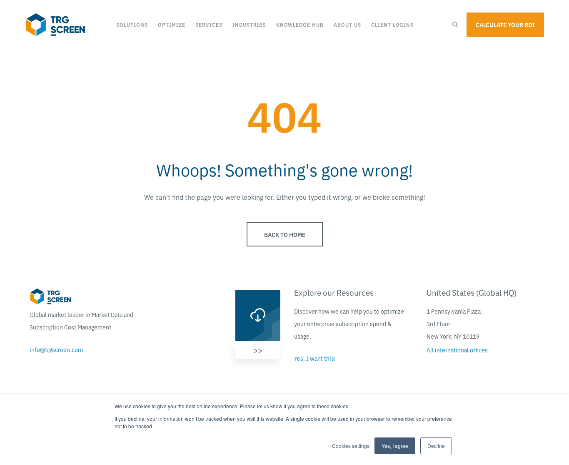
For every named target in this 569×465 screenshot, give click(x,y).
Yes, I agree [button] (395, 445)
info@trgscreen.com (56, 349)
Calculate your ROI (505, 24)
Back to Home (284, 234)
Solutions (131, 24)
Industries (249, 24)
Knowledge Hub (300, 24)
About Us (347, 24)
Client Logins (392, 24)
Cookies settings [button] (350, 445)
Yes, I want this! (315, 358)
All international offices (457, 350)
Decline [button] (436, 445)
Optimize (171, 24)
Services (208, 24)
